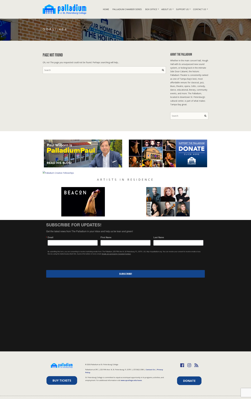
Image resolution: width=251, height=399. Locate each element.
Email (50, 237)
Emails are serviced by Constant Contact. (116, 254)
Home (106, 9)
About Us (166, 9)
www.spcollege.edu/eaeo (131, 380)
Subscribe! (125, 273)
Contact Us (199, 9)
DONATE (189, 381)
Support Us (182, 9)
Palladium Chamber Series (127, 9)
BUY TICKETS (61, 380)
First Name (106, 237)
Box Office (151, 9)
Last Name (158, 237)
